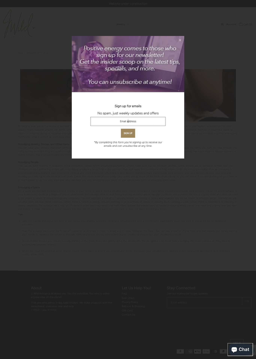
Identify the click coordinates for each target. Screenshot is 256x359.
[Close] (180, 40)
